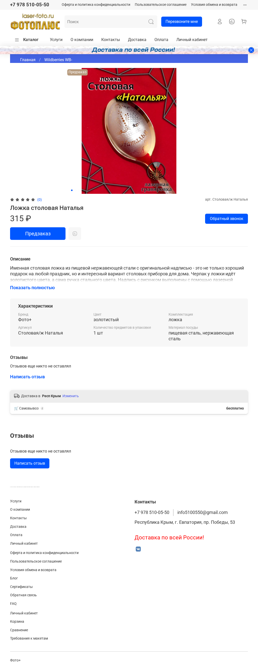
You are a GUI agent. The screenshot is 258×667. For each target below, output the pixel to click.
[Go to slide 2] (75, 190)
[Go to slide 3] (79, 190)
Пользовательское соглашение (160, 5)
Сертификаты (21, 587)
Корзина (17, 621)
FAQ (13, 604)
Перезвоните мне (182, 21)
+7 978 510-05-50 (29, 5)
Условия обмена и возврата (214, 5)
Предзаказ (38, 234)
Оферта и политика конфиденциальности (96, 5)
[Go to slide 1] (72, 190)
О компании (82, 39)
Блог (14, 578)
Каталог (31, 39)
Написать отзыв (29, 463)
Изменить (70, 396)
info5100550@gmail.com (202, 512)
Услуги (56, 39)
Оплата (161, 39)
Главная (28, 59)
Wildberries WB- (58, 59)
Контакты (110, 39)
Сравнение (19, 630)
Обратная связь (23, 595)
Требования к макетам (29, 638)
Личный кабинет (192, 39)
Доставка (137, 39)
